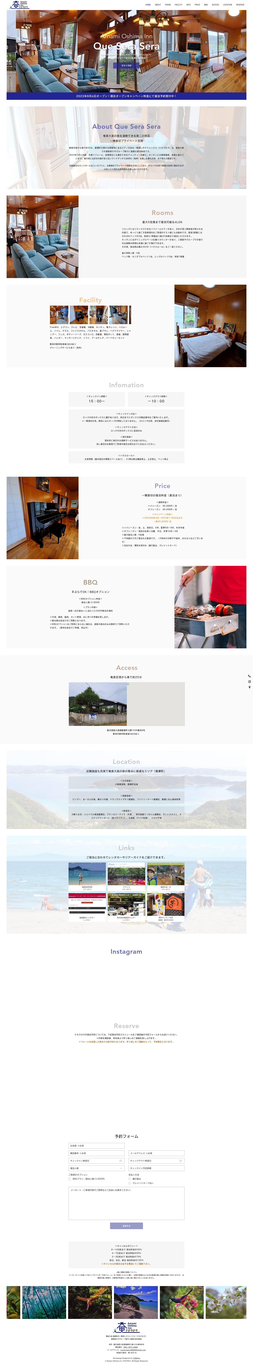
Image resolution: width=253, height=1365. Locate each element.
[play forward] (128, 315)
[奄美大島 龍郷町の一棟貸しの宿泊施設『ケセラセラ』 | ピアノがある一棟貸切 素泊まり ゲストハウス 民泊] (249, 676)
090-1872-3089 (131, 1337)
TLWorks (136, 1348)
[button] (59, 315)
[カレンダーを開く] (121, 1151)
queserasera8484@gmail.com (133, 1340)
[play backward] (53, 315)
